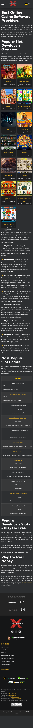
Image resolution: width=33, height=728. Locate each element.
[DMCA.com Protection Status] (16, 706)
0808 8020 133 (17, 699)
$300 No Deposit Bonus (7, 661)
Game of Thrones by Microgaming (18, 418)
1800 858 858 (12, 693)
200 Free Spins (5, 647)
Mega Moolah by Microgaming (18, 395)
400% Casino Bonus (6, 650)
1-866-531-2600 (12, 695)
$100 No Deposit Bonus (7, 659)
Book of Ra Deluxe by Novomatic (18, 494)
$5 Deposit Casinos (6, 664)
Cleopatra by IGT (18, 460)
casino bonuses (27, 583)
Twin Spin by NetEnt (18, 443)
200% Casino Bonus (6, 653)
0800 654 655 (15, 697)
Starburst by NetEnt (18, 452)
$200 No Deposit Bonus (7, 656)
